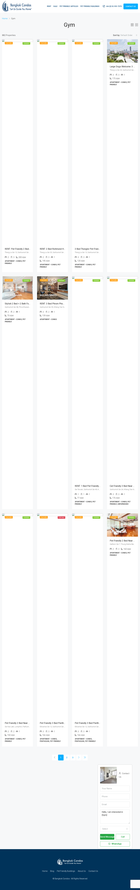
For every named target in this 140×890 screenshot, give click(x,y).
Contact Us (131, 6)
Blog (52, 871)
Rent (49, 6)
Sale (55, 6)
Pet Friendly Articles (69, 6)
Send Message (107, 837)
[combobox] (129, 35)
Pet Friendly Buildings (89, 6)
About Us (82, 871)
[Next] (79, 757)
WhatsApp (116, 844)
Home (44, 871)
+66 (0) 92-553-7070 (114, 6)
